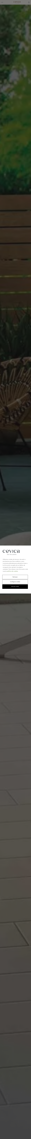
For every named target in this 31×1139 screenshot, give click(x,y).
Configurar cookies (15, 582)
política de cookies (12, 571)
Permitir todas (15, 586)
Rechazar (15, 577)
